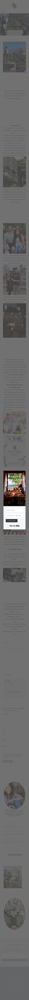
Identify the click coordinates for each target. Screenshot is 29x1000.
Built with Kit (14, 525)
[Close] (23, 472)
